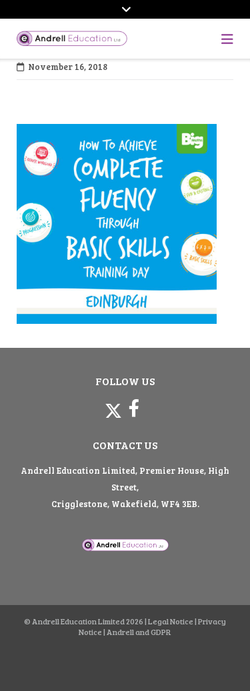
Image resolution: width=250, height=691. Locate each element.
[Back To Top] (215, 658)
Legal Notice (170, 621)
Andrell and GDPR (139, 631)
